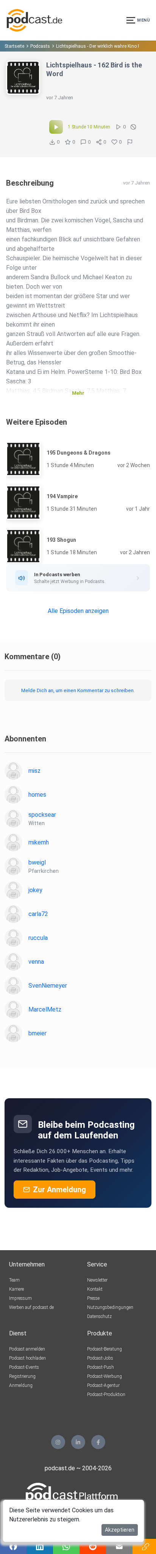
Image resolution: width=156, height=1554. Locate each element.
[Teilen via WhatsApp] (66, 1546)
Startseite (14, 46)
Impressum (20, 1298)
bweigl (37, 862)
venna (36, 961)
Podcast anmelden (27, 1349)
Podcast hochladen (27, 1358)
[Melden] (130, 142)
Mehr (78, 393)
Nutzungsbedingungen (110, 1307)
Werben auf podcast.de (31, 1307)
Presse (93, 1298)
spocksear (42, 814)
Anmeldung (21, 1385)
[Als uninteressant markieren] (133, 127)
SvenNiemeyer (47, 985)
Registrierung (22, 1376)
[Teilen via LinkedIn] (40, 1546)
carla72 (38, 914)
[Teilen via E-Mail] (119, 1546)
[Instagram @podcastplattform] (58, 1442)
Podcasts (40, 46)
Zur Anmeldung (59, 1189)
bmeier (37, 1033)
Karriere (16, 1289)
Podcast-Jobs (100, 1358)
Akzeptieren (119, 1530)
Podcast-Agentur (103, 1385)
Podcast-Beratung (104, 1349)
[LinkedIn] (78, 1442)
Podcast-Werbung (104, 1376)
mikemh (38, 842)
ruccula (38, 937)
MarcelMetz (44, 1009)
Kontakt (95, 1289)
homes (37, 794)
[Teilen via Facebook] (13, 1546)
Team (14, 1280)
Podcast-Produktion (106, 1394)
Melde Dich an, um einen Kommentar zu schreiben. (78, 690)
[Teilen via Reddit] (93, 1546)
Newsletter (97, 1280)
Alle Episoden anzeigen (78, 610)
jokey (35, 890)
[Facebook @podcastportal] (98, 1442)
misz (34, 770)
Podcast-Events (24, 1367)
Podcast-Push (100, 1367)
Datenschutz (99, 1316)
